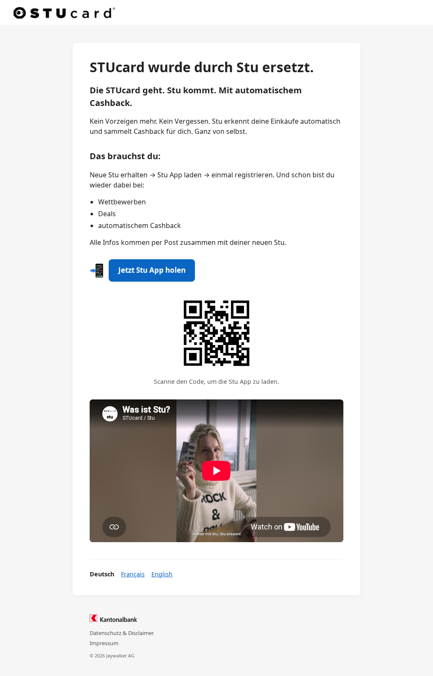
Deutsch (102, 574)
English (162, 574)
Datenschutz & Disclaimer (122, 633)
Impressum (104, 643)
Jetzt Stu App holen (152, 270)
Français (133, 574)
